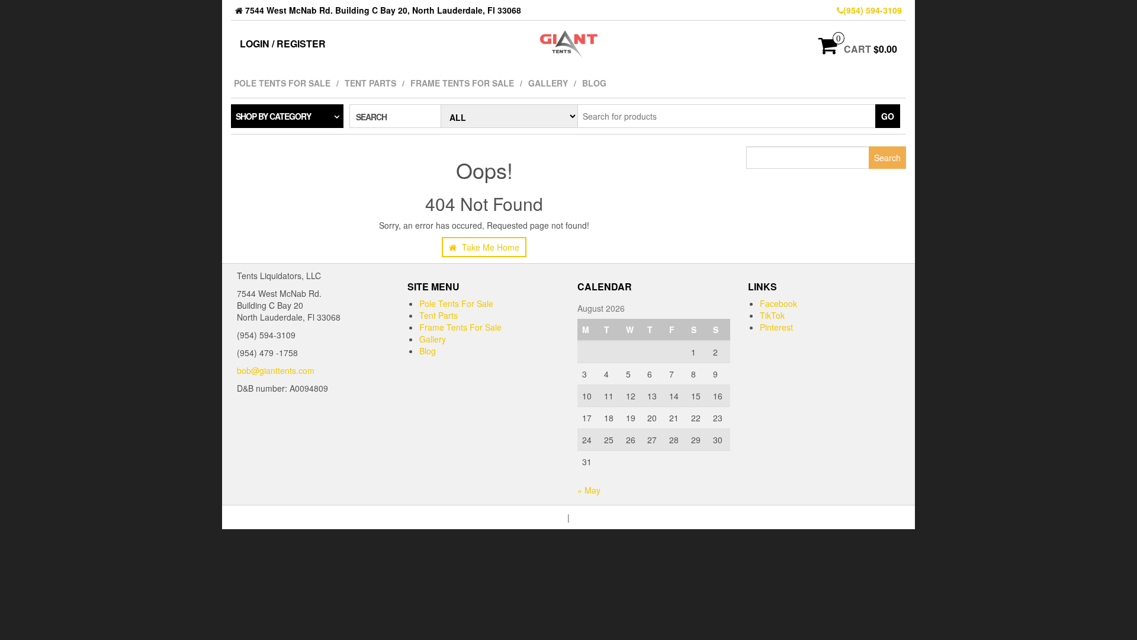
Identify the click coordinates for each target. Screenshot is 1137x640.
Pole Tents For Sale (282, 83)
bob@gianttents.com (275, 370)
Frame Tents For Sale (462, 83)
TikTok (772, 315)
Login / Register (283, 43)
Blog (594, 83)
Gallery (548, 83)
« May (588, 490)
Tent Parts (370, 83)
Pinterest (776, 327)
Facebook (778, 303)
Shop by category (273, 116)
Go (887, 116)
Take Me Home (489, 247)
